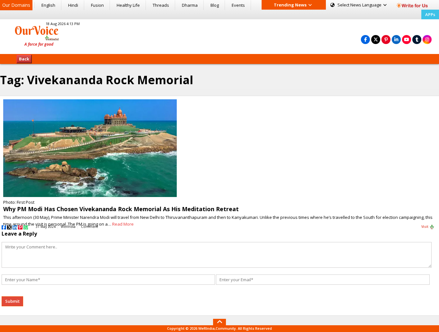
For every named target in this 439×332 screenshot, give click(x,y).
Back (24, 59)
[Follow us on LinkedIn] (396, 39)
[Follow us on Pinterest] (385, 39)
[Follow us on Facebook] (365, 39)
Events (238, 5)
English (48, 5)
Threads (161, 5)
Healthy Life (128, 5)
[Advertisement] (219, 35)
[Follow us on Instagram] (427, 39)
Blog (215, 5)
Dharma (190, 5)
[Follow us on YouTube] (406, 39)
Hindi (73, 5)
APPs (430, 14)
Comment (89, 226)
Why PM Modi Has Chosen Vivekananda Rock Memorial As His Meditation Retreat (121, 209)
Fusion (97, 5)
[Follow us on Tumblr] (416, 39)
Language (359, 5)
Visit (425, 226)
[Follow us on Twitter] (375, 39)
